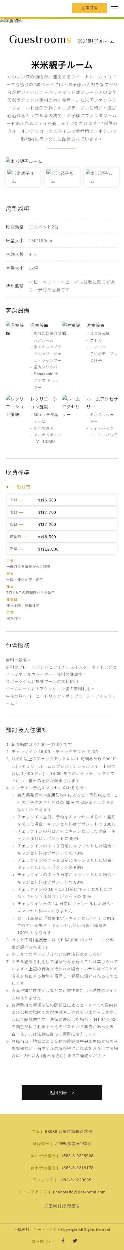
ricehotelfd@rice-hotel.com (79, 1192)
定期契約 (55, 795)
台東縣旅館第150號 (73, 1143)
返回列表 (58, 1092)
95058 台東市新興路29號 (69, 1131)
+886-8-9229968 (77, 1155)
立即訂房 (89, 8)
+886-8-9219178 (77, 1168)
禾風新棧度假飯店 (36, 8)
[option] (62, 21)
